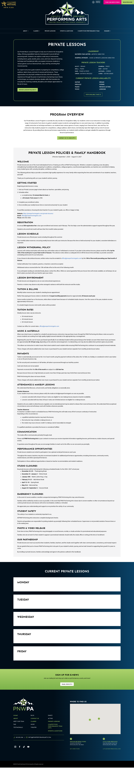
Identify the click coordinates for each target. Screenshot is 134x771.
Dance (50, 715)
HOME (15, 715)
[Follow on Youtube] (28, 747)
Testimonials (18, 727)
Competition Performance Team (88, 31)
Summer (106, 31)
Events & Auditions (66, 31)
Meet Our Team (18, 721)
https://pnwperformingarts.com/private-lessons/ (38, 213)
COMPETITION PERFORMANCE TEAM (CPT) (55, 726)
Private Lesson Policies (27, 89)
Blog (32, 715)
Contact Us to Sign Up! (66, 138)
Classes (36, 31)
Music (33, 724)
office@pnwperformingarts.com (31, 215)
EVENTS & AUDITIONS (55, 731)
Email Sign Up (66, 684)
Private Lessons (50, 31)
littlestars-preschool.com (112, 749)
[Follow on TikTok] (24, 747)
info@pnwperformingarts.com (39, 737)
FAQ (14, 724)
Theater (33, 727)
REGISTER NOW (127, 2)
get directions (75, 749)
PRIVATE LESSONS (54, 721)
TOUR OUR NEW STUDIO (112, 2)
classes (33, 721)
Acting (50, 718)
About (25, 31)
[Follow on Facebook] (19, 747)
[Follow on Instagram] (15, 747)
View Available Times (92, 94)
